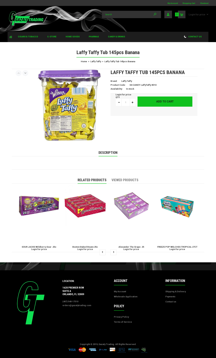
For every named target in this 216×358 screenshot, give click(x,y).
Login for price (197, 14)
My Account (173, 3)
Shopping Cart (188, 3)
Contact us (170, 301)
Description (108, 153)
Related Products (92, 180)
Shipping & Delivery (175, 291)
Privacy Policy (121, 317)
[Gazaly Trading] (28, 25)
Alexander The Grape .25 (131, 247)
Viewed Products (125, 180)
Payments (170, 296)
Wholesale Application (125, 296)
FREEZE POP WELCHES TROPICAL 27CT (177, 247)
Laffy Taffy (126, 81)
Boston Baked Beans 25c (85, 247)
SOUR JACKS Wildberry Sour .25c (39, 247)
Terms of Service (123, 322)
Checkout (204, 3)
